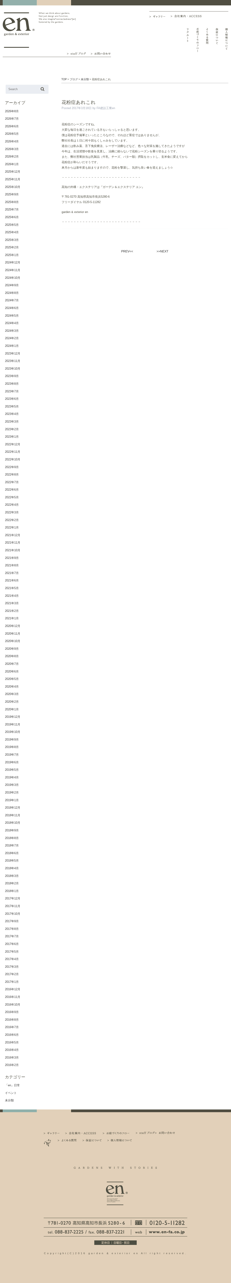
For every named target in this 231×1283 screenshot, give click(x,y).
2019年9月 (12, 739)
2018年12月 (12, 807)
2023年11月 (12, 361)
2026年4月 (12, 141)
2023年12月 (12, 353)
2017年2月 (12, 974)
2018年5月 (12, 860)
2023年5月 (12, 406)
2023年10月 (12, 368)
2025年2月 (12, 247)
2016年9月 (12, 1012)
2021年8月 (12, 565)
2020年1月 (12, 709)
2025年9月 (12, 194)
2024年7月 (12, 300)
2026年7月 (12, 118)
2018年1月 (12, 891)
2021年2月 (12, 611)
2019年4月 (12, 777)
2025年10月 (12, 187)
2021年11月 (12, 542)
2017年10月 (12, 913)
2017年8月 (12, 929)
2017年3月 (12, 966)
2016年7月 (12, 1027)
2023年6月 (12, 398)
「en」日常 (12, 1085)
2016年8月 (12, 1019)
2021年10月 (12, 550)
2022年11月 (12, 451)
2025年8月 (12, 202)
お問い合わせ (100, 53)
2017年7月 (12, 936)
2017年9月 (12, 921)
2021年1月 (12, 618)
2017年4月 (12, 959)
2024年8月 (12, 293)
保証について (217, 40)
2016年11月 (12, 997)
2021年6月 (12, 580)
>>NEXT (163, 251)
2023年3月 (12, 421)
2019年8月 (12, 747)
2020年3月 (12, 694)
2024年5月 (12, 315)
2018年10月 (12, 822)
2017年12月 (12, 898)
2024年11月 (12, 270)
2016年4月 (12, 1050)
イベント (11, 1093)
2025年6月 (12, 217)
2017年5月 (12, 951)
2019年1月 (12, 800)
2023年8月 (12, 383)
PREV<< (127, 251)
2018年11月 (12, 815)
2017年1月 (12, 981)
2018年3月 (12, 876)
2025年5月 (12, 224)
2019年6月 (12, 762)
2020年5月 (12, 679)
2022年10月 (12, 459)
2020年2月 (12, 701)
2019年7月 (12, 754)
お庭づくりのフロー (197, 40)
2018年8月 (12, 838)
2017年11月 (12, 906)
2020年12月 (12, 626)
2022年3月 (12, 512)
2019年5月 (12, 769)
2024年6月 (12, 308)
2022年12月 (12, 444)
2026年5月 (12, 133)
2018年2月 (12, 883)
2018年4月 (12, 868)
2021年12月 (12, 535)
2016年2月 (12, 1065)
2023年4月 (12, 414)
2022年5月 (12, 497)
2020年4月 (12, 686)
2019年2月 (12, 792)
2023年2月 (12, 429)
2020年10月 (12, 641)
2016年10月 (12, 1004)
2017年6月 (12, 944)
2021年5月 (12, 588)
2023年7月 (12, 391)
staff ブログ (76, 53)
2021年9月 (12, 558)
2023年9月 (12, 376)
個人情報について (226, 40)
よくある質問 (207, 40)
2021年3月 (12, 603)
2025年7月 (12, 209)
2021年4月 (12, 595)
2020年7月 (12, 664)
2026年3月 (12, 149)
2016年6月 (12, 1034)
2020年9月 (12, 648)
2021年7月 (12, 573)
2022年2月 (12, 520)
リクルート (187, 40)
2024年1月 (12, 346)
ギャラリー (160, 16)
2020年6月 (12, 671)
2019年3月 (12, 785)
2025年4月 (12, 232)
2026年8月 (12, 111)
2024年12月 (12, 262)
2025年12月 (12, 171)
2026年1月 (12, 164)
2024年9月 (12, 285)
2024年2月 (12, 338)
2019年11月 (12, 724)
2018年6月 (12, 853)
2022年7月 (12, 482)
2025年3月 (12, 240)
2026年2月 (12, 156)
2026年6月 (12, 126)
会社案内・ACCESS (187, 16)
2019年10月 (12, 732)
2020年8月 (12, 656)
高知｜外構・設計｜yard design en (19, 30)
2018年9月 (12, 830)
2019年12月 (12, 716)
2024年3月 (12, 330)
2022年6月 (12, 489)
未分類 (9, 1100)
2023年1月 (12, 436)
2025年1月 (12, 255)
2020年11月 (12, 633)
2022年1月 (12, 527)
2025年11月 (12, 179)
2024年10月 (12, 277)
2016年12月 (12, 989)
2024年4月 (12, 323)
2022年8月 (12, 474)
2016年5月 (12, 1042)
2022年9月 (12, 467)
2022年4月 (12, 504)
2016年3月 (12, 1057)
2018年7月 (12, 845)
